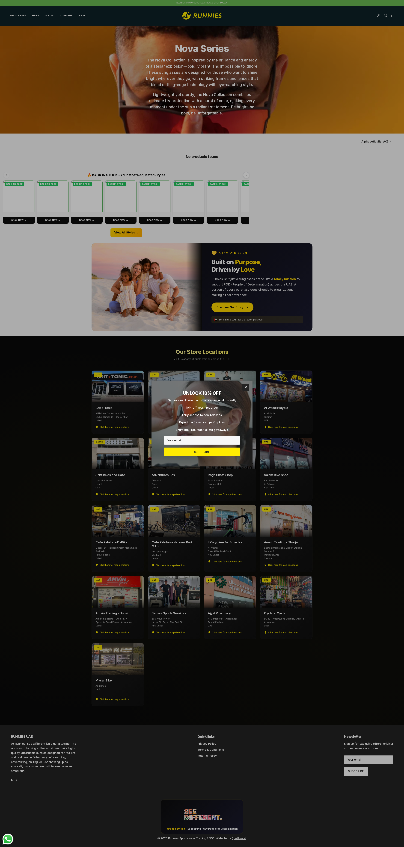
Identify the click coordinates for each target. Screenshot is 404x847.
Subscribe (202, 452)
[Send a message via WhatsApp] (8, 839)
